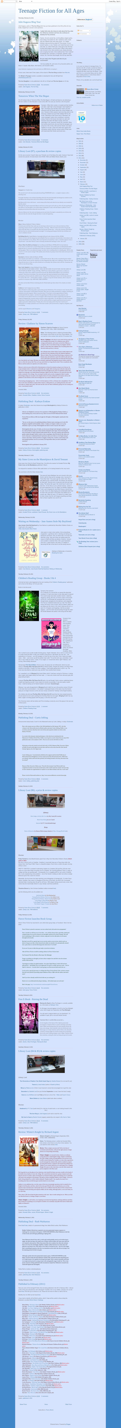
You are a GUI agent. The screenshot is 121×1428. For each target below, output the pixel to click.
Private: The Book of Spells (36, 1316)
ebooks (25, 1042)
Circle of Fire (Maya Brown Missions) (37, 1341)
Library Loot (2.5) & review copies (82, 284)
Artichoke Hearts (40, 895)
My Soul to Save (26, 1117)
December (24, 1091)
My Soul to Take (65, 1117)
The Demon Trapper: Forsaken (42, 904)
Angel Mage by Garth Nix (85, 383)
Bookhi (81, 476)
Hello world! (82, 365)
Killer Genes (32, 1335)
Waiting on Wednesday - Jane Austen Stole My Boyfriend (44, 521)
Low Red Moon (33, 1330)
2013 (80, 153)
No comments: (45, 84)
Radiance (32, 1373)
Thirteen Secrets (36, 1344)
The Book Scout (83, 396)
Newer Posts (23, 1404)
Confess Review (83, 501)
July (81, 172)
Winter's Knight (49, 1212)
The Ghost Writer (31, 665)
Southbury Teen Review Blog (87, 442)
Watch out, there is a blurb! (85, 316)
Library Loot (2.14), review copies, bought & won (82, 289)
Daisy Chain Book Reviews (86, 370)
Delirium (32, 1377)
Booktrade (27, 405)
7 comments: (45, 312)
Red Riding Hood (53, 1313)
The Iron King (34, 86)
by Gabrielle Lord (32, 1091)
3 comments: (45, 140)
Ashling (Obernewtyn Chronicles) (40, 1320)
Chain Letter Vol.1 (36, 1378)
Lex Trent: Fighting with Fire (35, 1308)
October (82, 165)
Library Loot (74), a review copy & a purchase (82, 299)
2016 (80, 146)
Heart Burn (33, 1323)
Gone (23, 1095)
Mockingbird (35, 450)
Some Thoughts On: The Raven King (88, 471)
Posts (80, 30)
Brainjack (32, 1334)
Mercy (22, 1088)
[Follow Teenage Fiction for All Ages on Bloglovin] (85, 20)
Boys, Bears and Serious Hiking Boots (41, 1365)
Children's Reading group (59, 582)
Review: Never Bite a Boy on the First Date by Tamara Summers (82, 260)
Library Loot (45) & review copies (82, 294)
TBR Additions (34, 314)
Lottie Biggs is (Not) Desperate (41, 902)
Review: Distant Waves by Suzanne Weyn (82, 265)
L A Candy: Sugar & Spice (37, 1327)
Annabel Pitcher (27, 512)
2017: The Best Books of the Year (87, 437)
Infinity (34, 1358)
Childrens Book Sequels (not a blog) (89, 546)
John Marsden (27, 142)
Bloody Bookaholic (84, 492)
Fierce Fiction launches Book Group (35, 919)
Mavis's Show (35, 1387)
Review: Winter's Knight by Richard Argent (38, 1132)
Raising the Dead (42, 1042)
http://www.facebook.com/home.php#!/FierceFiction (44, 984)
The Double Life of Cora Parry (40, 1363)
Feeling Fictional (83, 331)
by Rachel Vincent (36, 1117)
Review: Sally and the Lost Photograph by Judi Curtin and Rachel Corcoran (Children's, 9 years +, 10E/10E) (89, 324)
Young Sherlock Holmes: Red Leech (41, 897)
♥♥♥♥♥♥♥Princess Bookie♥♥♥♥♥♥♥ (89, 404)
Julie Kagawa (26, 86)
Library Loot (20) (81, 270)
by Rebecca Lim (28, 1088)
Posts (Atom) (49, 1410)
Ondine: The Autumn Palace (39, 1366)
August (82, 169)
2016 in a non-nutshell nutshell (86, 457)
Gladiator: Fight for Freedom (38, 1385)
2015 (80, 148)
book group (26, 990)
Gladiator (34, 395)
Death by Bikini (55, 1084)
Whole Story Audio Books (84, 131)
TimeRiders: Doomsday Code (37, 1384)
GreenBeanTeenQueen (85, 429)
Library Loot (26, 314)
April (81, 179)
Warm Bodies (34, 1098)
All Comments (83, 33)
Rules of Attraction (29, 831)
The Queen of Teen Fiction (86, 339)
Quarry (31, 1356)
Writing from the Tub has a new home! (88, 508)
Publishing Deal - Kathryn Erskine (34, 401)
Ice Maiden (31, 1380)
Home (46, 1404)
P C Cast (30, 1108)
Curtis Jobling (26, 781)
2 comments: (45, 779)
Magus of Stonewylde (33, 1310)
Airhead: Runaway (33, 1318)
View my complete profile (83, 97)
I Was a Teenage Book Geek (60, 831)
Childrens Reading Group (29, 708)
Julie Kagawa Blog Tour (29, 22)
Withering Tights (36, 1382)
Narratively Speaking (85, 500)
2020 (80, 143)
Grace (33, 1337)
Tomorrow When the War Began (40, 142)
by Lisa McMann (29, 1095)
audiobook (35, 512)
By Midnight (32, 1351)
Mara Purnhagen (32, 1042)
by (26, 1108)
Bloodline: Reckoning (34, 1325)
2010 (80, 241)
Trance (34, 1084)
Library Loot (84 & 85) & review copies (36, 1051)
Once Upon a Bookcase (85, 346)
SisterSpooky (82, 523)
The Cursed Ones (42, 1347)
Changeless (37, 308)
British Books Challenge (36, 1300)
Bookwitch (82, 315)
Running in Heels (34, 1304)
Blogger (68, 1424)
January (82, 238)
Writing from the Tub (85, 506)
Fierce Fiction (33, 990)
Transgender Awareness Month (87, 444)
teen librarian (82, 308)
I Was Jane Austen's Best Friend (27, 529)
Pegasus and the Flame (35, 1375)
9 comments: (45, 1121)
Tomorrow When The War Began (33, 96)
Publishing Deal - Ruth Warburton (34, 1221)
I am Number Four (34, 1360)
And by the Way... (35, 1329)
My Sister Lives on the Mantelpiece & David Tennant (43, 459)
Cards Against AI (83, 310)
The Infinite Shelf (84, 513)
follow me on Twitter (97, 105)
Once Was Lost (31, 1392)
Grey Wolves (36, 1372)
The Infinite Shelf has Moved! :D (87, 514)
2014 (80, 151)
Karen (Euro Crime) (92, 89)
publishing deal (44, 450)
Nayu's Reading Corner (85, 321)
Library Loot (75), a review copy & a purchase (82, 279)
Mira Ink (67, 72)
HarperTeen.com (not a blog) (87, 519)
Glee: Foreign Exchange (37, 1361)
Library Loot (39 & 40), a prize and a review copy (83, 254)
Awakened (23, 1108)
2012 (80, 155)
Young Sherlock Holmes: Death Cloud (41, 898)
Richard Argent (40, 1212)
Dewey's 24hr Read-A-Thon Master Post (89, 450)
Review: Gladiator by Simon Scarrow (35, 323)
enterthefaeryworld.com (24, 77)
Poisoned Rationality (85, 449)
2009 (80, 244)
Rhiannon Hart (83, 484)
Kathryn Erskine (27, 450)
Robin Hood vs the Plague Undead (38, 1311)
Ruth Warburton (36, 1274)
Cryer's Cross (66, 1095)
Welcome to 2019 (83, 405)
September (83, 167)
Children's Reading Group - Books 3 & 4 (37, 578)
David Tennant (42, 512)
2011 (80, 158)
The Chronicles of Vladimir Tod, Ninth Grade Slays (35, 1081)
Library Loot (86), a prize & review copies (38, 790)
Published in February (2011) (31, 1284)
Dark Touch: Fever (35, 1368)
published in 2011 (27, 1398)
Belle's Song (32, 1339)
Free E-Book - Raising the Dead (33, 999)
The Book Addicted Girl (85, 381)
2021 (80, 141)
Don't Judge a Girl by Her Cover (39, 816)
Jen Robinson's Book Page (86, 354)
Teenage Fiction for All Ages (51, 11)
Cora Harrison (26, 569)
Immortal (38, 823)
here (57, 336)
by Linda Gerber (40, 1084)
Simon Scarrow (45, 395)
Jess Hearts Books (84, 388)
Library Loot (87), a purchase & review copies (39, 151)
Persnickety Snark (84, 455)
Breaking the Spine (57, 553)
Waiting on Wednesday (55, 569)
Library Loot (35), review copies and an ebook (82, 274)
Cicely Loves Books (84, 470)
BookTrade (25, 1225)
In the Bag (33, 1322)
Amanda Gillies (27, 395)
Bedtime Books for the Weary (86, 431)
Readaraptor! (82, 526)
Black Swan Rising (42, 819)
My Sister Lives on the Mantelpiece (56, 512)
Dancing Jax (33, 1353)
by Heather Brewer (55, 1081)
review (39, 395)
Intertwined (34, 1389)
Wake (58, 1095)
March (82, 182)
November (83, 162)
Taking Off (32, 1370)
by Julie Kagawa (42, 1113)
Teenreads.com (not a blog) (87, 534)
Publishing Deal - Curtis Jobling (33, 717)
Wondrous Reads (84, 462)
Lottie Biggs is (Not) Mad (41, 900)
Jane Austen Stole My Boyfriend (40, 569)
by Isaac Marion (42, 1098)
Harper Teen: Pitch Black (83, 134)
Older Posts (68, 1404)
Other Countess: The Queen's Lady (38, 1332)
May (81, 177)
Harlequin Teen (54, 1005)
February (82, 184)
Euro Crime (87, 76)
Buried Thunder (33, 1315)
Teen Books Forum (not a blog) (88, 538)
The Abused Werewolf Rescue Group (40, 1354)
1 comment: (44, 510)
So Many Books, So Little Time (88, 436)
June (81, 174)
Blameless (29, 308)
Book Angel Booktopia (85, 364)
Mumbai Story (32, 1306)
